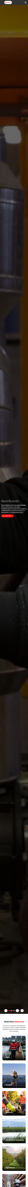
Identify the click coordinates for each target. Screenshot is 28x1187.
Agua (14, 1048)
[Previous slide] (5, 1010)
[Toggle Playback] (22, 1010)
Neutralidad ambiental (14, 1131)
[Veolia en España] (8, 2)
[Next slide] (17, 1010)
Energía (14, 1075)
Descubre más (6, 518)
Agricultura (14, 1158)
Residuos (14, 1103)
